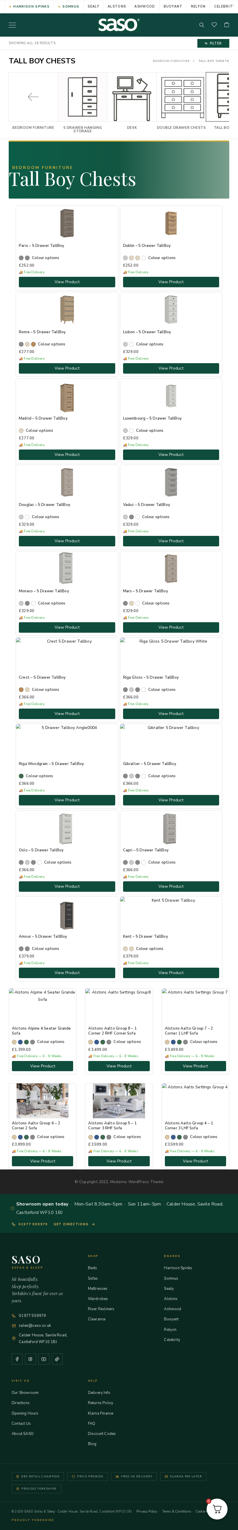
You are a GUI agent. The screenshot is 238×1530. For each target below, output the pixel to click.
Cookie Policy (205, 1511)
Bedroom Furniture (171, 61)
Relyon (198, 6)
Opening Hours (25, 1413)
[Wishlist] (214, 25)
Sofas (93, 1278)
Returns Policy (100, 1403)
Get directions (71, 1224)
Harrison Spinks (31, 6)
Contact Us (21, 1423)
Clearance (97, 1319)
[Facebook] (17, 1359)
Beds (92, 1268)
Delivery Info (99, 1392)
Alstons (117, 6)
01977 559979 (33, 1224)
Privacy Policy (147, 1511)
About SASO (23, 1433)
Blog (92, 1444)
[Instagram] (30, 1359)
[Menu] (12, 25)
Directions (21, 1403)
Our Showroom (25, 1392)
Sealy (93, 6)
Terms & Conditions (176, 1511)
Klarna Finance (100, 1413)
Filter (216, 43)
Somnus (70, 6)
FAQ (91, 1423)
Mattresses (98, 1288)
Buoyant (173, 6)
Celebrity (172, 1339)
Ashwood (144, 6)
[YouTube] (43, 1359)
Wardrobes (98, 1298)
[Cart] (226, 25)
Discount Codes (102, 1433)
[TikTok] (57, 1359)
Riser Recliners (101, 1309)
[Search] (201, 25)
